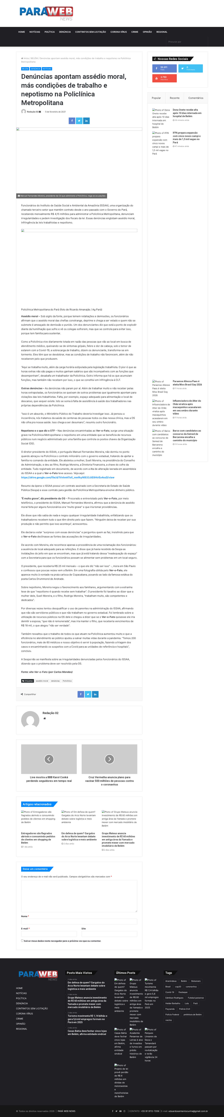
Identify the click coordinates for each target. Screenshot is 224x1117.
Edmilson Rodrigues (174, 998)
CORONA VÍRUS (119, 32)
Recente (175, 97)
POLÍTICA (50, 32)
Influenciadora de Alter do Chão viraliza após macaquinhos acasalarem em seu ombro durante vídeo (187, 407)
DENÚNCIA (65, 32)
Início (26, 58)
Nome (25, 916)
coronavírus (191, 986)
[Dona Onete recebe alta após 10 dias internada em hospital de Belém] (161, 118)
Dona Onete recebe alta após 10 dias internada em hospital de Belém (187, 113)
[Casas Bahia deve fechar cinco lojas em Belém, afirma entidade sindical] (121, 1041)
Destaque (183, 992)
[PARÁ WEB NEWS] (46, 13)
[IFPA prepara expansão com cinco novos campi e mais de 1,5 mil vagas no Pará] (161, 254)
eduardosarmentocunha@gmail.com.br (188, 1111)
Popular (156, 97)
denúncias (55, 681)
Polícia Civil (184, 1009)
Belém (184, 981)
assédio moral (42, 681)
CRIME (134, 32)
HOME (21, 32)
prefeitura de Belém (193, 1014)
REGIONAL (161, 32)
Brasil (168, 986)
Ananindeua (170, 981)
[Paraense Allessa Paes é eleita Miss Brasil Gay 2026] (161, 388)
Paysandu (170, 1009)
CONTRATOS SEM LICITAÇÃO (90, 32)
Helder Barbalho (172, 1003)
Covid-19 (169, 992)
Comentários (195, 97)
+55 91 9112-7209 (150, 1111)
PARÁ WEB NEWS (66, 1111)
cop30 (178, 986)
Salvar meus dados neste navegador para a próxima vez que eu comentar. (62, 941)
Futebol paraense (196, 998)
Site (83, 928)
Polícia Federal (172, 1014)
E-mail (25, 928)
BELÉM (34, 58)
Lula (187, 1003)
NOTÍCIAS (35, 32)
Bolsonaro (196, 981)
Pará (195, 1003)
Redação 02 (32, 111)
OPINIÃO (147, 32)
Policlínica (67, 681)
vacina (168, 1020)
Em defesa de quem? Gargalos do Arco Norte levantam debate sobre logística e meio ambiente (79, 836)
